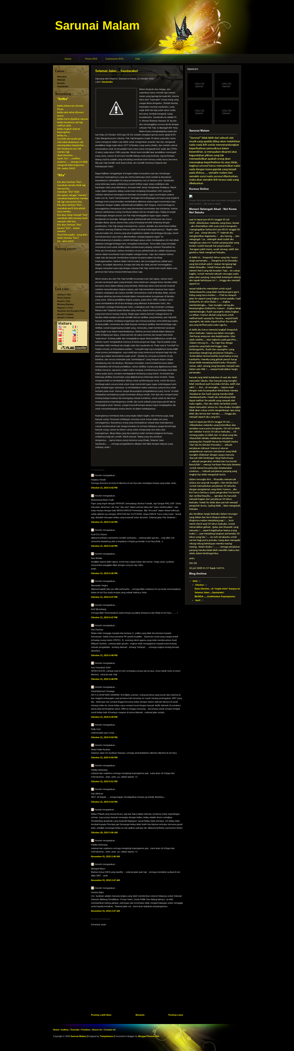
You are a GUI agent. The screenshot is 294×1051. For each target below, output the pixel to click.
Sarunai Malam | (79, 1036)
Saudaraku (62, 86)
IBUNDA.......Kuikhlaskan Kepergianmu (215, 596)
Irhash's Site (63, 301)
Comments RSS (114, 58)
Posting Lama (175, 1015)
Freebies (86, 1029)
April (198, 600)
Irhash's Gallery (65, 314)
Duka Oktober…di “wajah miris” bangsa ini (217, 588)
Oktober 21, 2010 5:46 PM (104, 573)
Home (68, 58)
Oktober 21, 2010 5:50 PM (104, 737)
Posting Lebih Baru (101, 1015)
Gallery (64, 1029)
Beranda (140, 1015)
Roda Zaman (64, 298)
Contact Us (110, 1029)
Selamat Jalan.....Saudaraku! (116, 71)
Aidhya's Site (64, 294)
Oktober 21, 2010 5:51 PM (104, 781)
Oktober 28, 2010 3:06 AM (104, 832)
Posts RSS (91, 58)
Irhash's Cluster (65, 317)
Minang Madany (65, 304)
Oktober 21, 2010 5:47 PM (104, 597)
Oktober (199, 585)
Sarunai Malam (97, 25)
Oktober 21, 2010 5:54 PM (104, 802)
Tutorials (74, 1029)
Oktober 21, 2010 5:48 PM (104, 655)
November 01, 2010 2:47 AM (105, 880)
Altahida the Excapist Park (71, 311)
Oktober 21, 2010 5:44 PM (104, 522)
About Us (97, 1029)
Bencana (61, 76)
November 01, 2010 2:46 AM (105, 856)
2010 (195, 581)
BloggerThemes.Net (148, 1036)
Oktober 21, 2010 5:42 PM (104, 487)
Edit (137, 58)
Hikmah (61, 80)
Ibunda (61, 83)
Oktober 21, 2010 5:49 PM (104, 717)
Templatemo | (107, 1036)
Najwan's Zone (65, 308)
